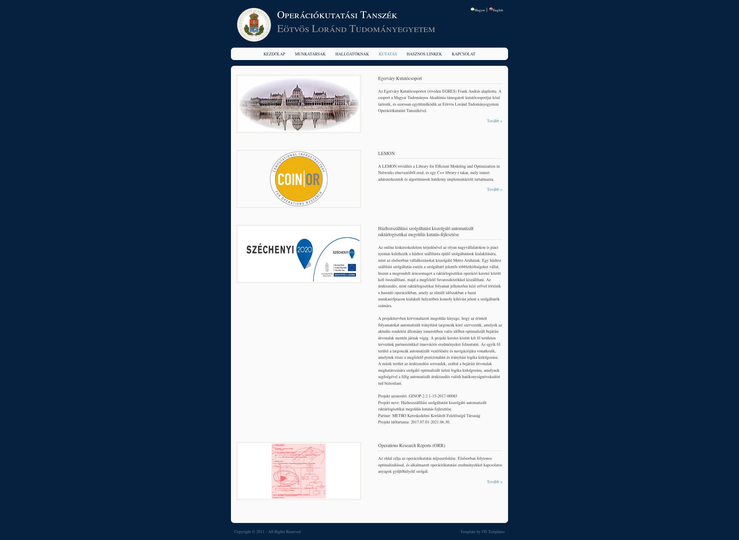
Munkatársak (310, 54)
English (498, 10)
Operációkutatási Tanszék (337, 14)
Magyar (480, 10)
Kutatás (388, 54)
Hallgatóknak (352, 54)
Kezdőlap (274, 54)
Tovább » (494, 121)
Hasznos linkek (424, 54)
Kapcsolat (463, 54)
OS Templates (493, 531)
